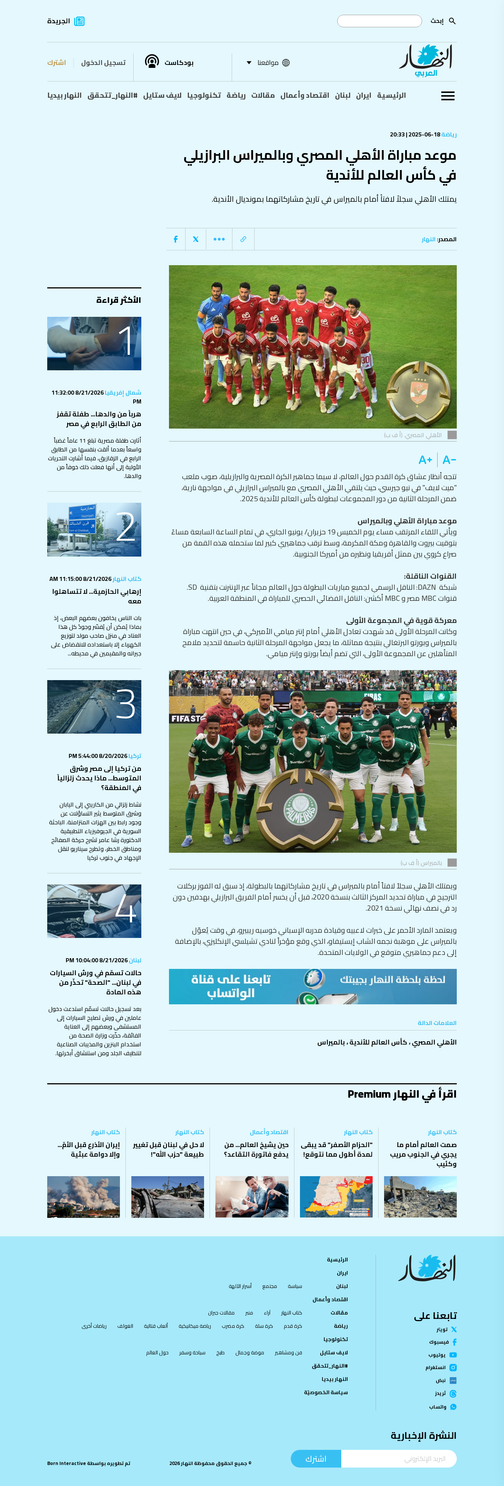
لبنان (343, 95)
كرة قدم (293, 1326)
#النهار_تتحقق (112, 95)
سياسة (295, 1286)
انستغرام (435, 1367)
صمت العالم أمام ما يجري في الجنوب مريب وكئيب (423, 1154)
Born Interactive (66, 1463)
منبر (249, 1312)
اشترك (56, 62)
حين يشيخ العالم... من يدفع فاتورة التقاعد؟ (256, 1149)
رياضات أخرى (94, 1326)
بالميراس (331, 1042)
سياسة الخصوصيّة (326, 1392)
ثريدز (440, 1394)
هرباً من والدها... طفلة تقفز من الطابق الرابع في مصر (99, 419)
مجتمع (269, 1286)
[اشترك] (313, 986)
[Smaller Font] (447, 460)
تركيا (134, 755)
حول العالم (157, 1352)
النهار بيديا (64, 95)
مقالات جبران (221, 1312)
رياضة (236, 95)
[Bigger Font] (425, 460)
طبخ (220, 1352)
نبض (441, 1380)
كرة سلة (264, 1326)
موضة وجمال (249, 1352)
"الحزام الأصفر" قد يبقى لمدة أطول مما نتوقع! (337, 1149)
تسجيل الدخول (103, 62)
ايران (364, 95)
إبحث (437, 20)
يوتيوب (437, 1354)
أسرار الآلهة (240, 1286)
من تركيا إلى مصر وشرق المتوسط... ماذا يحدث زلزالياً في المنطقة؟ (99, 778)
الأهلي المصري (434, 1042)
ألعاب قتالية (156, 1326)
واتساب (437, 1406)
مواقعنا (268, 62)
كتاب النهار (126, 578)
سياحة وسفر (192, 1352)
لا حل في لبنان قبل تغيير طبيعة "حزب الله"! (168, 1149)
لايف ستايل (162, 95)
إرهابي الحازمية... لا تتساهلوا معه (96, 596)
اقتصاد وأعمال (304, 95)
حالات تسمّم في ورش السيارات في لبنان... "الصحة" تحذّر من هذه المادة (95, 982)
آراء (267, 1312)
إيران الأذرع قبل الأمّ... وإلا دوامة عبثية (89, 1149)
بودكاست (179, 62)
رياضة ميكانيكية (195, 1326)
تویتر (442, 1329)
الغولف (125, 1326)
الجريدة (58, 21)
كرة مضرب (233, 1326)
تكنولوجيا (204, 95)
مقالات (263, 95)
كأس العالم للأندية (378, 1042)
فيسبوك (439, 1341)
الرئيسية (391, 95)
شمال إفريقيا (122, 392)
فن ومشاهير (288, 1352)
